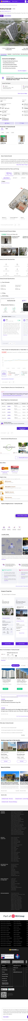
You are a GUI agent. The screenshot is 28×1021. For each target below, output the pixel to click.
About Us (4, 967)
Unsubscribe (4, 980)
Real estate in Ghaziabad (6, 945)
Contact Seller (8, 643)
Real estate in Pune (5, 927)
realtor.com (15, 967)
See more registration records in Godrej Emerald (12, 395)
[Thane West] (25, 1)
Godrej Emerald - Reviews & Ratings (9, 801)
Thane (4, 5)
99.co (14, 969)
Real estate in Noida (5, 934)
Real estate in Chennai (5, 929)
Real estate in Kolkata (5, 936)
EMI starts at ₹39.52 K (6, 618)
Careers (3, 965)
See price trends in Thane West (7, 378)
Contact (5, 688)
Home (1, 5)
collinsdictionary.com (17, 972)
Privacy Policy (5, 976)
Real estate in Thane (5, 940)
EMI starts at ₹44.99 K (20, 621)
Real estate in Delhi (5, 930)
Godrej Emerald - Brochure (7, 798)
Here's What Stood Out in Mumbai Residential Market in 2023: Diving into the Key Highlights (9, 783)
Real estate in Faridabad (6, 943)
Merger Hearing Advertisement (5, 983)
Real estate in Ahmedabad (6, 938)
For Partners (4, 969)
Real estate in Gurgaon (5, 932)
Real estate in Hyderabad (6, 925)
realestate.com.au (17, 965)
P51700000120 (5, 119)
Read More (4, 559)
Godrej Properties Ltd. (12, 652)
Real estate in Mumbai (5, 921)
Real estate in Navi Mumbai (6, 941)
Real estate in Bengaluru (6, 923)
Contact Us (4, 978)
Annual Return (5, 974)
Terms (3, 972)
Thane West (8, 5)
